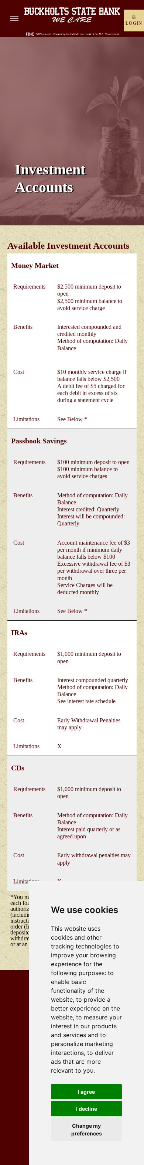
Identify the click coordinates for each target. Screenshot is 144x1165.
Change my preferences (86, 1130)
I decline (86, 1109)
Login (134, 23)
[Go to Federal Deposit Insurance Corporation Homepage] (72, 33)
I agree (86, 1092)
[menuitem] (14, 18)
